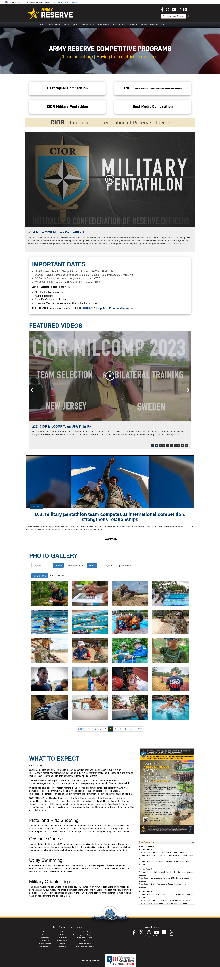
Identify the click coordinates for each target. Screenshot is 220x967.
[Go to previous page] (95, 729)
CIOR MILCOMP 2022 (47, 426)
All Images (106, 565)
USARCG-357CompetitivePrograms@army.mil (106, 308)
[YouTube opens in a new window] (174, 9)
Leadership (69, 24)
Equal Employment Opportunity (84, 935)
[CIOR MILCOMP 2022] (110, 376)
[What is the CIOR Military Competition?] (110, 179)
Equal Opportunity (84, 932)
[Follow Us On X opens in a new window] (141, 933)
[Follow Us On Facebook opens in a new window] (134, 933)
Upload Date (124, 565)
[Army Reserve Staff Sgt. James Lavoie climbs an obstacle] (90, 707)
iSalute (62, 935)
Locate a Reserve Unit (151, 24)
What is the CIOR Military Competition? (56, 232)
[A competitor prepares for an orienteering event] (49, 707)
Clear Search (39, 575)
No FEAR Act (62, 938)
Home (42, 24)
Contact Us (45, 941)
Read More (110, 538)
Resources (118, 24)
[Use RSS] (171, 933)
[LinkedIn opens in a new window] (185, 9)
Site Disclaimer (44, 947)
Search (58, 565)
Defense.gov (62, 947)
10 (186, 445)
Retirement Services (84, 938)
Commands (86, 24)
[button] (67, 2)
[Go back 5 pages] (89, 729)
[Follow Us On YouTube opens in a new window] (156, 933)
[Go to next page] (125, 729)
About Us (53, 24)
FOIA (62, 932)
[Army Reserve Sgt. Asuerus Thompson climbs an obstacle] (130, 707)
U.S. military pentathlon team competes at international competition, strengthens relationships (110, 517)
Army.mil (62, 944)
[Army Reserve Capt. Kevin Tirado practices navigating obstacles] (170, 707)
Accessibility (44, 938)
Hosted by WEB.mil (91, 960)
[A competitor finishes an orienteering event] (90, 679)
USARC (36, 507)
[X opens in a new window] (167, 9)
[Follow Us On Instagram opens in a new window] (149, 933)
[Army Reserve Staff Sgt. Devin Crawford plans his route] (170, 679)
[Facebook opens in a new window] (162, 9)
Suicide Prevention (84, 944)
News (132, 24)
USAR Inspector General (85, 947)
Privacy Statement (44, 944)
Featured (102, 24)
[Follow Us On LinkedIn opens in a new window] (164, 933)
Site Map (45, 935)
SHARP (84, 941)
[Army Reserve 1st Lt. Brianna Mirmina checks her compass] (130, 679)
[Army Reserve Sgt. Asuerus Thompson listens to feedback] (49, 679)
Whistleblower (62, 941)
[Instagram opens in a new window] (179, 9)
